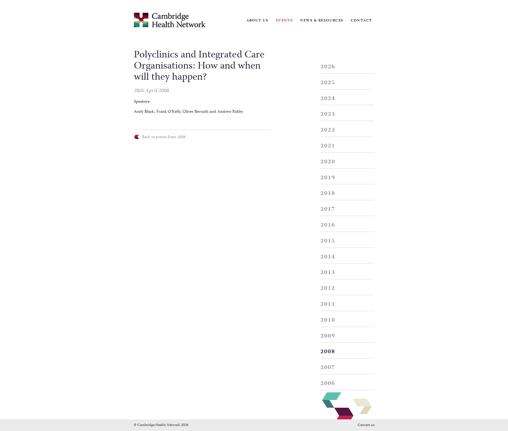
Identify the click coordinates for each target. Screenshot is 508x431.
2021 (327, 146)
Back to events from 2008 (164, 137)
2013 (327, 272)
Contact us (366, 425)
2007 (327, 367)
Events (284, 21)
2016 (327, 225)
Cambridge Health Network (170, 20)
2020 (327, 162)
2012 (327, 288)
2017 (327, 209)
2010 (327, 320)
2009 (327, 336)
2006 (327, 383)
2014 (327, 257)
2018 (327, 193)
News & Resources (321, 21)
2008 (327, 352)
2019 (327, 178)
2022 (327, 130)
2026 (327, 67)
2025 (327, 83)
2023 (327, 114)
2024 (327, 99)
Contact (361, 21)
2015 (327, 241)
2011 (327, 304)
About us (257, 21)
